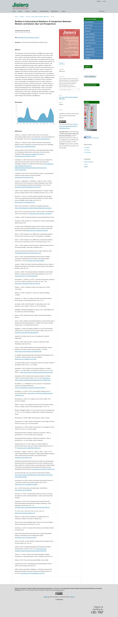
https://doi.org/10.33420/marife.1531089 (37, 230)
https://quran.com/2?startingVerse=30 (25, 513)
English (86, 166)
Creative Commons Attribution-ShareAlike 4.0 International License (68, 126)
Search (102, 11)
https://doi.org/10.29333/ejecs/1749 (24, 177)
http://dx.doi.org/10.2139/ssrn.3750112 (25, 156)
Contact (63, 11)
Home (14, 11)
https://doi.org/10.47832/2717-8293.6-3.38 (43, 469)
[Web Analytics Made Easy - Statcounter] (87, 138)
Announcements (44, 11)
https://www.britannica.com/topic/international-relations (30, 387)
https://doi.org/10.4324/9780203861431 (25, 146)
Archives (34, 11)
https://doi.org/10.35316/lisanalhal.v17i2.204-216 (28, 187)
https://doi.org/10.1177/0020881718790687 (26, 484)
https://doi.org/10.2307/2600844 (35, 260)
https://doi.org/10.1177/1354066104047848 (26, 276)
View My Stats (95, 138)
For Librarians (87, 152)
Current (27, 11)
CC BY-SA (72, 597)
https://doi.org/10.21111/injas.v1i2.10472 (25, 537)
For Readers (87, 147)
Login (104, 1)
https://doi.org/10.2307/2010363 (23, 490)
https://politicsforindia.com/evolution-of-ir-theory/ (28, 253)
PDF (62, 63)
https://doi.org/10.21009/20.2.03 (23, 457)
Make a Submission (90, 76)
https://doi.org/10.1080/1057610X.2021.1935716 (27, 283)
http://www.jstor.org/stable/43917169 (25, 202)
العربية (85, 164)
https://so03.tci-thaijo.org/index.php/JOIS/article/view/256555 (36, 372)
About (20, 11)
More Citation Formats (65, 89)
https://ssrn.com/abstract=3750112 (34, 154)
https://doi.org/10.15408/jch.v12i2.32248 (25, 359)
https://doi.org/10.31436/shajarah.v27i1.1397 (33, 573)
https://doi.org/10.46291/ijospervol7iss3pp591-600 (28, 351)
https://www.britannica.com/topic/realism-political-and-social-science (33, 208)
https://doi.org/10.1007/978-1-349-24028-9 (41, 213)
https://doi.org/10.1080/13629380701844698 (26, 332)
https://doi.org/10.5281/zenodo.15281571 (28, 37)
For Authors (87, 150)
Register (99, 1)
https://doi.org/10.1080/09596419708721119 (29, 448)
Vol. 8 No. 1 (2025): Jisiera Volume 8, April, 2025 (37, 16)
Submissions (54, 11)
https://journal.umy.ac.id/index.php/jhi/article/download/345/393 (32, 507)
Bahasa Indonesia (88, 162)
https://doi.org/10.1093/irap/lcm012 (40, 139)
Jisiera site (46, 597)
